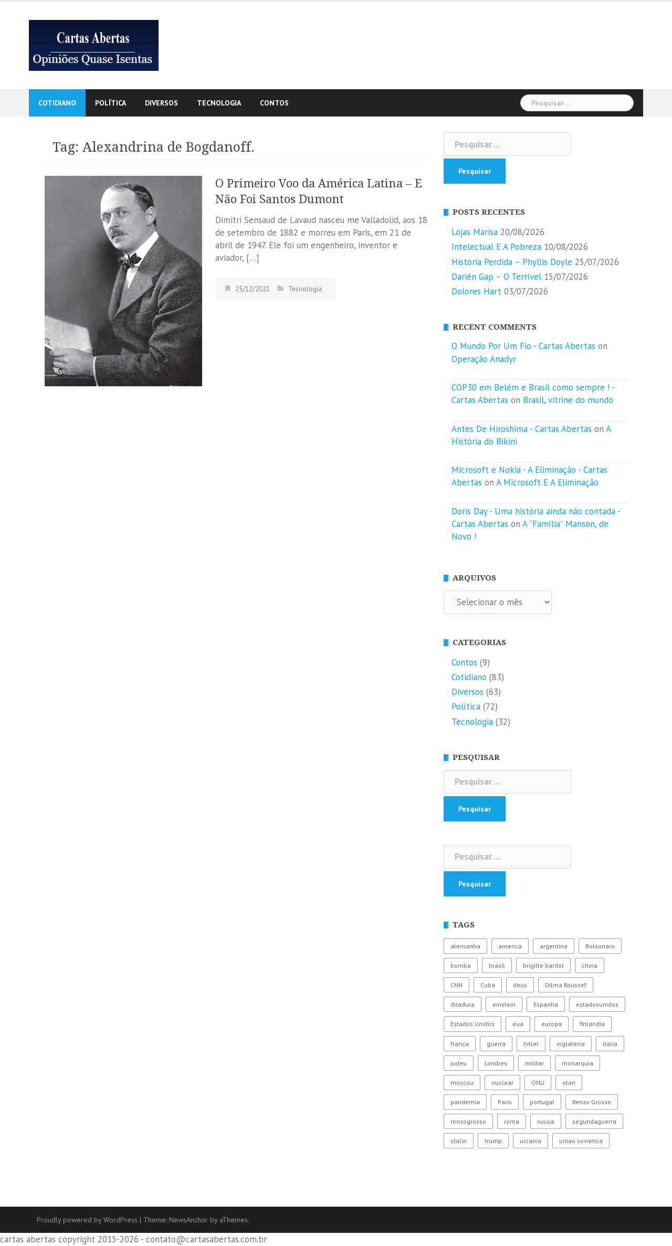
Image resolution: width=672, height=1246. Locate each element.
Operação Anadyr (484, 359)
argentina (554, 946)
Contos (274, 103)
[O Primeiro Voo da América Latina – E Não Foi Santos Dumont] (123, 280)
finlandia (592, 1024)
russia (545, 1121)
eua (517, 1024)
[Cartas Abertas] (94, 44)
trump (493, 1141)
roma (511, 1121)
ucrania (530, 1141)
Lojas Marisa (475, 232)
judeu (458, 1063)
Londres (496, 1063)
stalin (458, 1141)
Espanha (545, 1004)
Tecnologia (219, 103)
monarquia (577, 1063)
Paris (505, 1102)
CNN (456, 985)
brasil (497, 965)
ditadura (462, 1004)
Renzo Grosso (591, 1102)
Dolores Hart (476, 291)
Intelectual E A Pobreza (496, 246)
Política (110, 103)
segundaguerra (594, 1121)
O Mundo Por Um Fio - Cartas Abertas (523, 346)
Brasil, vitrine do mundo (568, 400)
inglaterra (570, 1044)
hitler (531, 1044)
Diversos (161, 103)
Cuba (487, 985)
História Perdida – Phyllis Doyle (512, 262)
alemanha (465, 946)
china (589, 965)
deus (520, 985)
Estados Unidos (472, 1024)
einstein (504, 1004)
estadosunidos (597, 1004)
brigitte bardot (543, 965)
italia (610, 1044)
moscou (462, 1082)
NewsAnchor (188, 1219)
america (510, 946)
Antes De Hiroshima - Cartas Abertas (522, 429)
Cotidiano (57, 103)
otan (568, 1082)
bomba (460, 965)
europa (551, 1024)
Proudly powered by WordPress (87, 1219)
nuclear (502, 1082)
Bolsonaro (600, 946)
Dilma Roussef (565, 985)
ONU (537, 1082)
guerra (496, 1044)
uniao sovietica (581, 1141)
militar (534, 1063)
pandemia (465, 1102)
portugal (542, 1102)
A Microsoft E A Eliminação (547, 482)
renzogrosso (468, 1121)
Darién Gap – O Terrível (496, 276)
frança (459, 1044)
